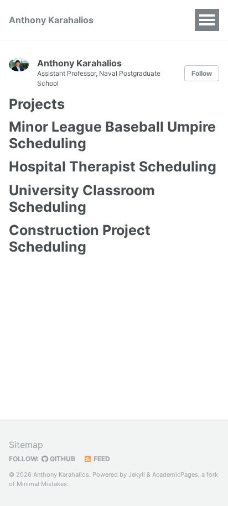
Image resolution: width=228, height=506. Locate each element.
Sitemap (26, 444)
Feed (101, 459)
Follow (201, 73)
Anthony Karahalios (51, 19)
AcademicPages (175, 474)
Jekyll (136, 474)
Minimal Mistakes (42, 484)
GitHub (61, 459)
